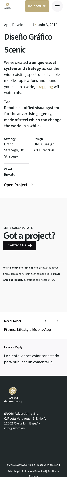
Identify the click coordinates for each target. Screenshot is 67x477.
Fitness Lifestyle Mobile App (27, 330)
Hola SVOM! (37, 6)
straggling (44, 87)
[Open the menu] (57, 6)
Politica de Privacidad (34, 471)
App (7, 25)
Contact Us (17, 245)
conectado (50, 356)
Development (23, 25)
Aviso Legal (14, 471)
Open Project (15, 185)
